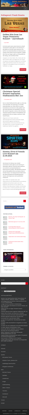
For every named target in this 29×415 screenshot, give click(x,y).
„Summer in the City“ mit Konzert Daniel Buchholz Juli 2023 (14, 314)
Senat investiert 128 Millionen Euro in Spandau (11, 338)
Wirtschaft (4, 397)
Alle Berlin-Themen (6, 372)
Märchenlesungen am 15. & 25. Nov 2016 (16, 221)
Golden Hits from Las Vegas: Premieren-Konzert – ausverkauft (13, 36)
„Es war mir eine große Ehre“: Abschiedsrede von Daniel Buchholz (13, 320)
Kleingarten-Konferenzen (7, 366)
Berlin (2, 369)
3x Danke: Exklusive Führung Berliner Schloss (11, 327)
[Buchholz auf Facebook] (14, 207)
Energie (4, 381)
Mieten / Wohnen (6, 387)
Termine (3, 400)
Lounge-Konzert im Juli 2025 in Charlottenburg (11, 304)
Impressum (25, 410)
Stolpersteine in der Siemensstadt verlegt (16, 236)
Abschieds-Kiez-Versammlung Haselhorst (10, 330)
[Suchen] (24, 201)
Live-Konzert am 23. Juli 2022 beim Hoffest (10, 318)
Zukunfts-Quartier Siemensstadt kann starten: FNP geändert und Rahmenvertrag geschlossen (14, 336)
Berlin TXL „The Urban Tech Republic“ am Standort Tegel (16, 217)
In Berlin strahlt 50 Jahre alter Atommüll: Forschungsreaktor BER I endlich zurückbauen (14, 340)
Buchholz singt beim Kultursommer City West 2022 (12, 316)
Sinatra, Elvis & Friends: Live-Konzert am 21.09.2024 (14, 153)
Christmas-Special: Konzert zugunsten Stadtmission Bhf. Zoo (13, 93)
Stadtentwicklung (6, 384)
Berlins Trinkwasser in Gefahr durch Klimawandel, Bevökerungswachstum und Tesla (12, 333)
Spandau (3, 354)
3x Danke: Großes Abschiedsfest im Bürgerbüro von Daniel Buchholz (14, 323)
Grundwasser (5, 393)
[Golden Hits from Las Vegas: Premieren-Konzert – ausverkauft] (14, 24)
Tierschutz (4, 390)
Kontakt (2, 403)
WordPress (24, 413)
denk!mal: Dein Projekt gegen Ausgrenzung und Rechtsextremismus (16, 232)
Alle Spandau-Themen (7, 357)
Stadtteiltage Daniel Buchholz (8, 363)
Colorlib (15, 413)
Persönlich (3, 351)
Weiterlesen (22, 69)
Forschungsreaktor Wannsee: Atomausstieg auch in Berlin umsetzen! (16, 227)
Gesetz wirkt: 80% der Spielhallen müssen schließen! (12, 329)
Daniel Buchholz (6, 413)
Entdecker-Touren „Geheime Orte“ (9, 360)
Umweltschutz (5, 378)
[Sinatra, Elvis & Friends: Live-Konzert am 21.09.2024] (14, 141)
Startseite (3, 348)
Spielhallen (4, 375)
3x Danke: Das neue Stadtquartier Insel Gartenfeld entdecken (14, 325)
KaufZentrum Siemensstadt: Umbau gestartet (15, 242)
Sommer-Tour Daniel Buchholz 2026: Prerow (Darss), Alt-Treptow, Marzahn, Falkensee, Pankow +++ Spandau (13, 299)
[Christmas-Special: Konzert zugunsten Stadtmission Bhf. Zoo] (14, 81)
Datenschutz (17, 410)
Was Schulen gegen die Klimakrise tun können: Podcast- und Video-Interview (14, 306)
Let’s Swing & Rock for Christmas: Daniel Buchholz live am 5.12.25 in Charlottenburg (13, 301)
